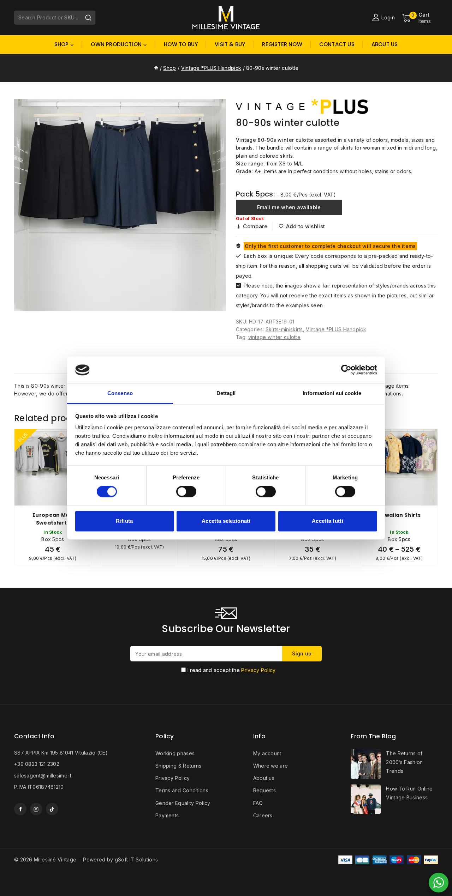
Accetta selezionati (226, 521)
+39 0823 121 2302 (36, 764)
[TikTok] (52, 809)
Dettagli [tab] (226, 393)
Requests (264, 790)
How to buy (181, 44)
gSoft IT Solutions (136, 859)
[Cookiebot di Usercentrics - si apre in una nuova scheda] (346, 370)
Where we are (270, 766)
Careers (263, 815)
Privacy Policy (258, 670)
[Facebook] (20, 809)
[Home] (156, 68)
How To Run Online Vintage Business (409, 793)
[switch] (186, 491)
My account (267, 753)
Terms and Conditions (181, 790)
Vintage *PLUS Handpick (336, 329)
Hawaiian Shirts (399, 515)
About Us (384, 44)
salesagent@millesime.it (42, 776)
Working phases (175, 753)
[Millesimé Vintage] (226, 17)
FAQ (258, 803)
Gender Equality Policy (182, 803)
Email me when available (289, 207)
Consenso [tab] (120, 393)
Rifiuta (124, 521)
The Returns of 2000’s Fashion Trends (404, 762)
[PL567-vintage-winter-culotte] (120, 205)
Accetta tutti (327, 521)
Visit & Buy (230, 44)
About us (263, 778)
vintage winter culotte (274, 337)
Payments (167, 815)
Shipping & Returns (178, 766)
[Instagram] (36, 809)
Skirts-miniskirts (284, 329)
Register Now (282, 44)
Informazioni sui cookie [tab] (332, 393)
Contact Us (337, 44)
